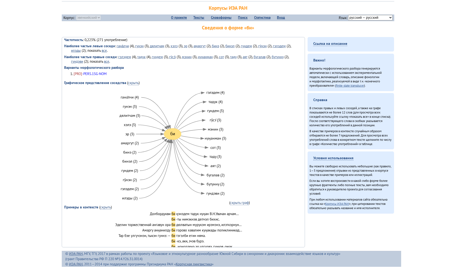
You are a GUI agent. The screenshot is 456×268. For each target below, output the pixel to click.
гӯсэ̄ (172, 57)
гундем (246, 46)
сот (221, 57)
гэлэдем (279, 46)
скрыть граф (239, 202)
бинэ (215, 46)
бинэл (230, 46)
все (104, 50)
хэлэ (174, 46)
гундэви (77, 61)
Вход (281, 17)
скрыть (133, 82)
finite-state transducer (350, 85)
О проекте (179, 17)
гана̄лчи (123, 46)
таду (233, 57)
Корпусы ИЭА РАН (228, 8)
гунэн (139, 46)
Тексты (198, 17)
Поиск (242, 17)
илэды (76, 50)
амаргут (200, 46)
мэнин (187, 57)
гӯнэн (262, 46)
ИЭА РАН (76, 253)
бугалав (260, 57)
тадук (141, 57)
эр (185, 46)
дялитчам (157, 46)
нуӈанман (205, 57)
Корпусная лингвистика (194, 264)
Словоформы (221, 17)
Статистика (262, 17)
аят (245, 57)
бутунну (278, 57)
